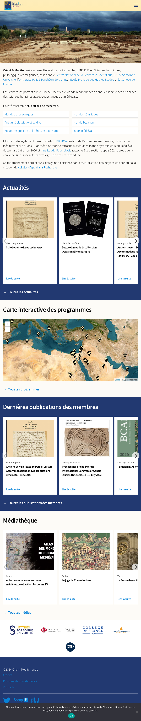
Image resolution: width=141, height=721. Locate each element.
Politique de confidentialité (20, 681)
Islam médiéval (83, 131)
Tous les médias (19, 612)
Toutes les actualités (23, 292)
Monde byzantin (83, 122)
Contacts (9, 687)
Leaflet (117, 379)
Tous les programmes (23, 389)
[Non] (136, 712)
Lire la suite (13, 278)
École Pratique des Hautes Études (92, 79)
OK (71, 715)
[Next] (135, 240)
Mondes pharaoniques (19, 114)
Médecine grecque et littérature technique (31, 131)
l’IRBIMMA (60, 141)
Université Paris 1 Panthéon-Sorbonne (43, 79)
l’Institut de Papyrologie (56, 150)
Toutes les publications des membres (35, 503)
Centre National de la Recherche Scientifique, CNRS (88, 75)
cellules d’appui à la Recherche (37, 167)
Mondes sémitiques (85, 114)
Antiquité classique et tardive (23, 122)
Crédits (7, 675)
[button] (5, 37)
